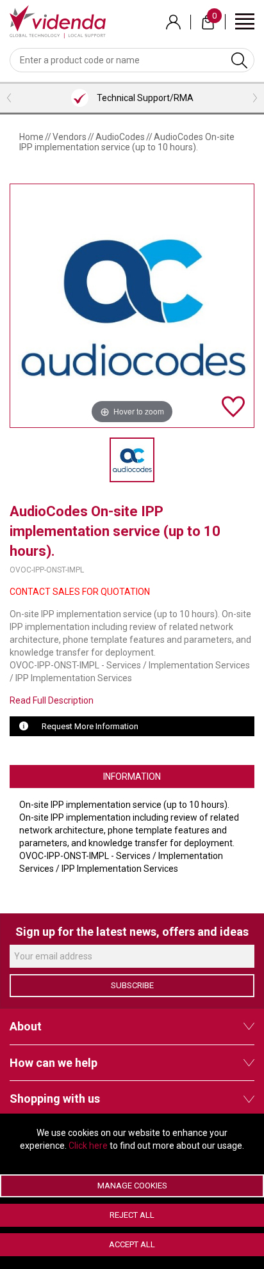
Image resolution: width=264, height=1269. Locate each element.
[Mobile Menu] (244, 21)
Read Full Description (52, 700)
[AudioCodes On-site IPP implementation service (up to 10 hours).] (132, 459)
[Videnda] (58, 21)
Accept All (132, 1244)
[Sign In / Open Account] (173, 22)
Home (31, 137)
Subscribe (132, 985)
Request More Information (90, 726)
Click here (88, 1145)
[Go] (239, 60)
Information (132, 776)
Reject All (132, 1215)
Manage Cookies (132, 1185)
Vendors (70, 137)
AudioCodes (120, 137)
